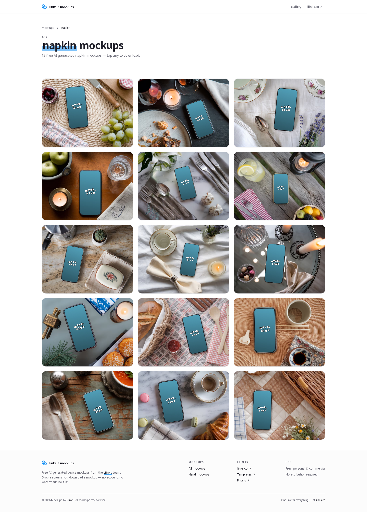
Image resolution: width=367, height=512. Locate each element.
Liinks (108, 472)
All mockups (197, 468)
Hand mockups (199, 474)
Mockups (48, 28)
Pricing (241, 480)
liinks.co (313, 7)
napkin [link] (65, 28)
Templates (244, 474)
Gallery (296, 7)
